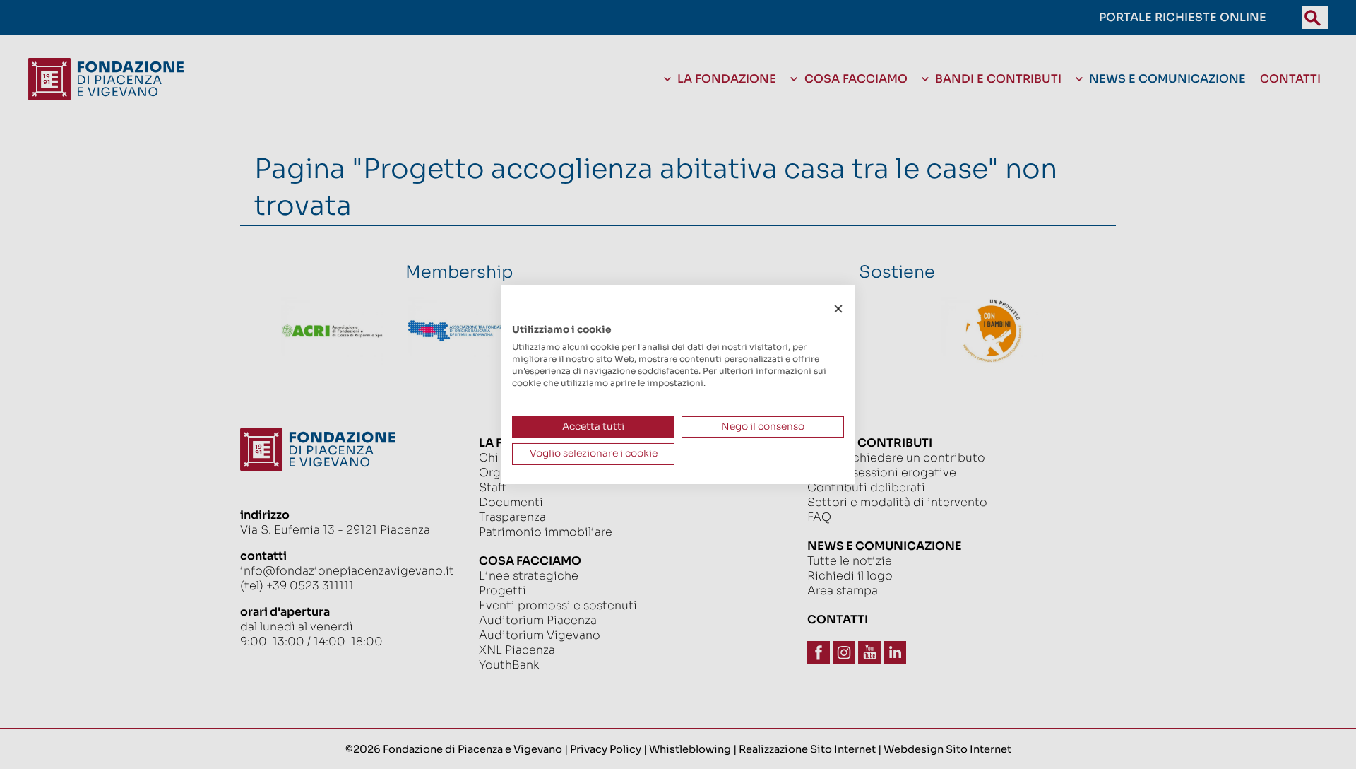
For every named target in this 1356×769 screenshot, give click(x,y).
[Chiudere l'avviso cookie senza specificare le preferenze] (838, 309)
